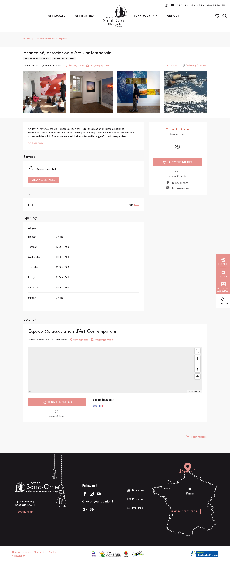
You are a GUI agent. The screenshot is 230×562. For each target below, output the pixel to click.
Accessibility (18, 555)
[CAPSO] (93, 553)
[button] (225, 16)
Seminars (197, 5)
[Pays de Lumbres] (110, 553)
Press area (138, 499)
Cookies (53, 552)
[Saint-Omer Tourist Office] (115, 16)
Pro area (213, 5)
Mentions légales (21, 552)
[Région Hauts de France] (204, 553)
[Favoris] (217, 15)
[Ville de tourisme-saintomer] (126, 553)
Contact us (25, 512)
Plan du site (39, 552)
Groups (182, 5)
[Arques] (138, 553)
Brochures (138, 490)
